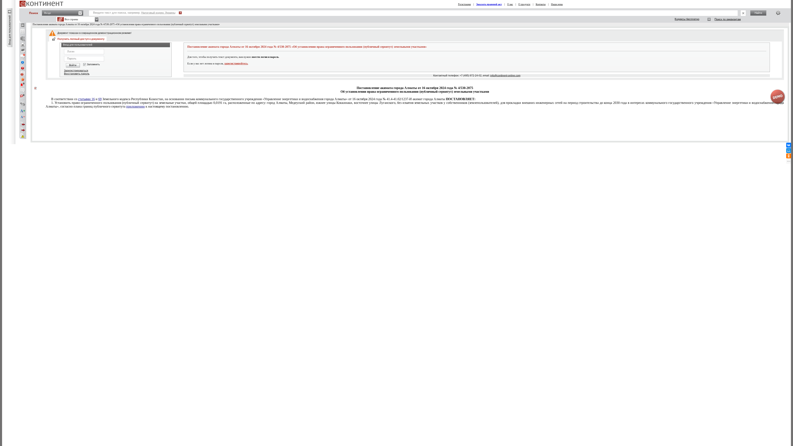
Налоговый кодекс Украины (158, 12)
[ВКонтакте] (788, 145)
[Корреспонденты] (22, 124)
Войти (72, 65)
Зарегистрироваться (76, 70)
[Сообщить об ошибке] (22, 135)
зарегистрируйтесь (236, 63)
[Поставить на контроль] (22, 73)
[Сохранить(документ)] (22, 38)
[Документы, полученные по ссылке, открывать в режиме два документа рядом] (22, 31)
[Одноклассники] (788, 155)
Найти (758, 12)
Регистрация (464, 4)
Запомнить (93, 64)
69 (100, 99)
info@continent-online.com (505, 75)
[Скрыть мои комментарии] (22, 90)
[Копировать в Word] (22, 50)
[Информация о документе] (22, 61)
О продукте (524, 4)
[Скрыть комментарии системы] (22, 56)
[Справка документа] (22, 67)
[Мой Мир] (788, 150)
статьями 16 (86, 99)
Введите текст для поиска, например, (134, 12)
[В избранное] (22, 79)
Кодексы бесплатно (687, 19)
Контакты (541, 4)
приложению (135, 106)
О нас (510, 4)
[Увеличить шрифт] (22, 111)
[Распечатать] (22, 44)
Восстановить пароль (76, 73)
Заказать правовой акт (489, 4)
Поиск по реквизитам (728, 19)
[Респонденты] (22, 129)
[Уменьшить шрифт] (22, 116)
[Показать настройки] (778, 12)
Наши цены (557, 4)
